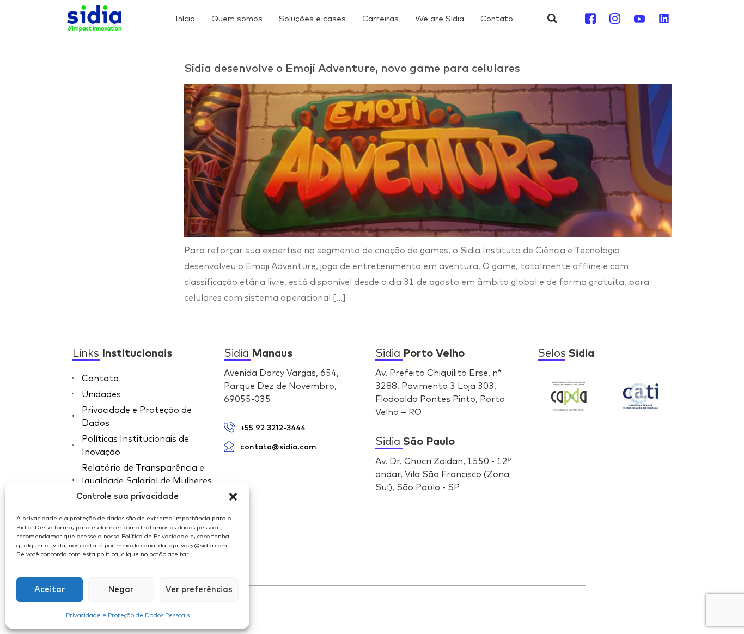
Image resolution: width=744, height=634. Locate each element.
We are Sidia (439, 18)
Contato (496, 18)
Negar (120, 590)
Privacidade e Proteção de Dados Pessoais (128, 615)
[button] (233, 496)
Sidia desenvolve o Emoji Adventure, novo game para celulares (352, 68)
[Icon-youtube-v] (639, 18)
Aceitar (49, 590)
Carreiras (380, 18)
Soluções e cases (312, 18)
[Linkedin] (664, 18)
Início (185, 18)
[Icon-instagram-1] (615, 18)
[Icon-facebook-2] (590, 18)
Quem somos (237, 18)
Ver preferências (199, 590)
